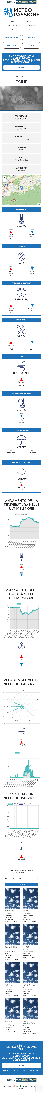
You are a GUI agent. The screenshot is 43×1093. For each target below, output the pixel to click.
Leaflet (39, 204)
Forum (29, 29)
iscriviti (21, 67)
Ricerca (21, 884)
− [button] (4, 181)
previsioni (11, 45)
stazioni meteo (11, 37)
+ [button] (4, 177)
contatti (13, 29)
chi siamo (29, 21)
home (13, 21)
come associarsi (13, 25)
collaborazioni (29, 25)
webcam (31, 37)
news (31, 45)
